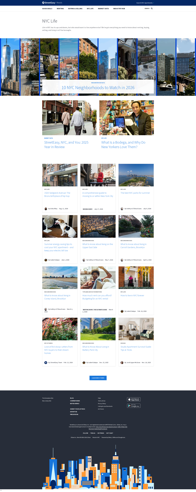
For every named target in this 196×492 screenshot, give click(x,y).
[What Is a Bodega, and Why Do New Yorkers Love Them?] (126, 117)
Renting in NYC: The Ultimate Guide (95, 309)
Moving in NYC (87, 209)
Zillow (85, 433)
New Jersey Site (46, 401)
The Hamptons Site (47, 398)
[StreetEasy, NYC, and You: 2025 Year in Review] (69, 117)
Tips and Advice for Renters (92, 292)
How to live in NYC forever (132, 295)
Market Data (103, 8)
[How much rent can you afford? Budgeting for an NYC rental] (98, 277)
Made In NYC (96, 437)
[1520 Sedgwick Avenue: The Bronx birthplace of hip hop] (59, 175)
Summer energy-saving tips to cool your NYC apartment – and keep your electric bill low (59, 247)
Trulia (92, 433)
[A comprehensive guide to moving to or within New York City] (98, 175)
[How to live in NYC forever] (136, 277)
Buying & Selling (75, 8)
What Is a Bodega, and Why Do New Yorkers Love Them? (123, 144)
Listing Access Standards (105, 406)
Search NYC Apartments (144, 3)
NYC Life (90, 8)
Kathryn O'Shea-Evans (134, 209)
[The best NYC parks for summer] (136, 175)
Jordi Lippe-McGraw (133, 362)
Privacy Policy (102, 403)
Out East (109, 433)
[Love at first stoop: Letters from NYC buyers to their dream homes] (59, 329)
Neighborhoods (88, 240)
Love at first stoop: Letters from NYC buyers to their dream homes (58, 349)
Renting (60, 8)
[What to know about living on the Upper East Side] (98, 226)
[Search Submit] (152, 8)
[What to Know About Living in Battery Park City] (98, 329)
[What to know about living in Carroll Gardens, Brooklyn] (136, 226)
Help (99, 398)
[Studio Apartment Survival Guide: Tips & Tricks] (136, 329)
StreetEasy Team (56, 362)
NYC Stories (48, 343)
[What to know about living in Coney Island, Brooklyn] (59, 277)
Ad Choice (101, 409)
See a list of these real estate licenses (106, 427)
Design (123, 343)
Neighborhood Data (98, 83)
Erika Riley (53, 209)
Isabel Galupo (55, 260)
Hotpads (101, 433)
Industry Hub (119, 8)
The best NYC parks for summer (135, 192)
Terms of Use (101, 401)
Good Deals (47, 8)
